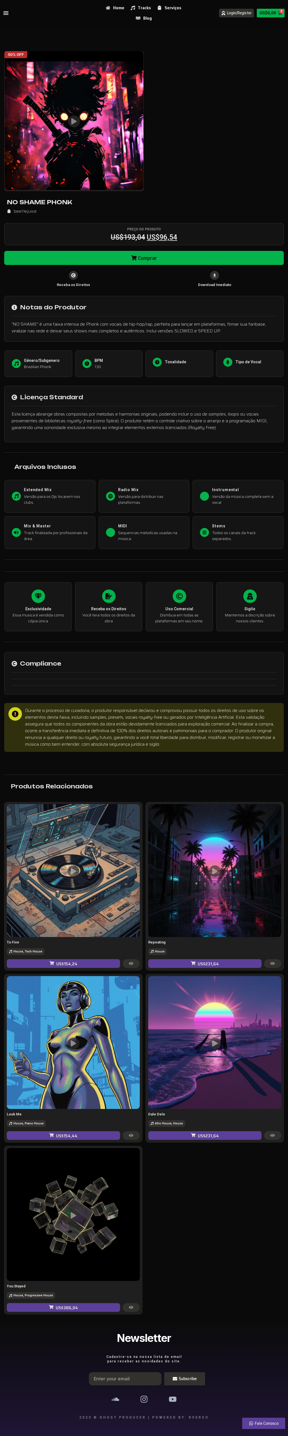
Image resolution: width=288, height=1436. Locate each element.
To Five (13, 942)
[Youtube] (173, 1399)
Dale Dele (156, 1114)
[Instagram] (144, 1399)
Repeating (157, 942)
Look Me (14, 1114)
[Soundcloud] (115, 1399)
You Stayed (16, 1286)
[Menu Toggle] (6, 13)
